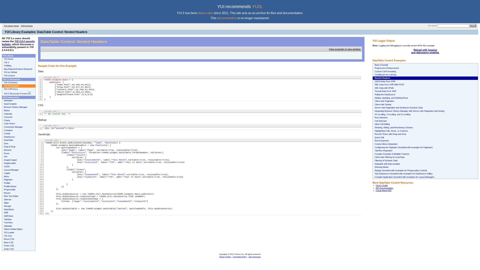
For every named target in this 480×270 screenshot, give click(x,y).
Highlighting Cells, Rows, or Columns (391, 131)
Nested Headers (382, 78)
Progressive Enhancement (387, 68)
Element (7, 150)
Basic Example (381, 65)
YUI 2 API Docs (11, 89)
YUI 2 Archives (10, 82)
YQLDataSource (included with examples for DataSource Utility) (404, 173)
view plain (48, 77)
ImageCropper (10, 160)
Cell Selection (381, 121)
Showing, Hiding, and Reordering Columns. (394, 127)
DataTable (8, 140)
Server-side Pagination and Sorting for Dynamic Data (399, 107)
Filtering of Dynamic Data (386, 160)
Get (5, 156)
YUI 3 (6, 62)
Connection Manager (13, 127)
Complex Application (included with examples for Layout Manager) (404, 177)
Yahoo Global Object (13, 229)
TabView (8, 219)
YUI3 (257, 6)
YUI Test (8, 236)
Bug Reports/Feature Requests (18, 69)
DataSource (9, 137)
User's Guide (382, 185)
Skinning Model (381, 167)
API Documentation (384, 188)
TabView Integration (383, 150)
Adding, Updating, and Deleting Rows (391, 98)
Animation (8, 100)
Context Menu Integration (386, 144)
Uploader (8, 226)
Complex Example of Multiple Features (392, 154)
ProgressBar (10, 189)
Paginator (8, 179)
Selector (7, 199)
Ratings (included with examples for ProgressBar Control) (401, 170)
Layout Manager (11, 170)
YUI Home (8, 59)
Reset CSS (9, 239)
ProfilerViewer (10, 186)
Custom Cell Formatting (385, 71)
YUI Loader (9, 232)
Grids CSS (9, 249)
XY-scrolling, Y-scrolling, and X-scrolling (392, 114)
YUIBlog (7, 65)
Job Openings (254, 257)
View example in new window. (345, 49)
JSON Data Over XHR (385, 81)
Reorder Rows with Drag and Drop (390, 134)
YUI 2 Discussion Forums (16, 93)
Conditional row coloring (385, 75)
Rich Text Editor (11, 196)
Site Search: (432, 26)
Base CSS (8, 242)
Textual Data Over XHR (385, 91)
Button (7, 110)
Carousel (8, 117)
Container (8, 130)
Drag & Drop (9, 147)
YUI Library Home (11, 26)
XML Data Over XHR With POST (389, 84)
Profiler (7, 183)
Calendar (8, 114)
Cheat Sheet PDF (384, 190)
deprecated (205, 13)
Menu (6, 176)
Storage (7, 206)
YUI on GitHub (10, 72)
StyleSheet (9, 209)
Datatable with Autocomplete (387, 164)
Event (6, 153)
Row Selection (381, 117)
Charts (7, 120)
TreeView (8, 222)
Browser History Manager (15, 107)
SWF (6, 213)
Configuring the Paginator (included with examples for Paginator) (404, 147)
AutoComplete (10, 104)
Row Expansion (382, 141)
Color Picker (9, 123)
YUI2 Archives (27, 26)
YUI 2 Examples (11, 86)
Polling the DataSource (385, 94)
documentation (227, 18)
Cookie (7, 133)
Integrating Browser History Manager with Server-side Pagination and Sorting (409, 111)
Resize (7, 193)
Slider (6, 203)
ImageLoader (10, 163)
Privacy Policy (225, 257)
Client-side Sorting (383, 104)
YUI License (9, 75)
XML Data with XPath (384, 88)
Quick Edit (379, 137)
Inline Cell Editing (382, 124)
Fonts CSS (9, 245)
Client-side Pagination (384, 101)
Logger (7, 173)
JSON (7, 166)
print (55, 77)
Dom (6, 143)
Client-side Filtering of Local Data (389, 157)
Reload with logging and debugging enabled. (425, 51)
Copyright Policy (240, 257)
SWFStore (8, 216)
